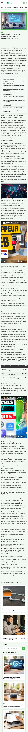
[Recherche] (21, 3)
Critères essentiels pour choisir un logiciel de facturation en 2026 (13, 93)
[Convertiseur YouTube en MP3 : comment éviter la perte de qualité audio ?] (14, 625)
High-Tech (4, 608)
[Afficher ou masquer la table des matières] (19, 79)
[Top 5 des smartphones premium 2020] (14, 596)
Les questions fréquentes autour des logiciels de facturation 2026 (14, 101)
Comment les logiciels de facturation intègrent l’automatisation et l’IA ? (13, 86)
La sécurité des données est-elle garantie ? (12, 107)
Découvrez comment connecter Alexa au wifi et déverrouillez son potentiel (13, 705)
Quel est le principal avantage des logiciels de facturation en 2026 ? (13, 104)
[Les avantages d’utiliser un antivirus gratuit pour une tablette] (14, 665)
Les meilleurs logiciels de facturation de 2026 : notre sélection (13, 90)
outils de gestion (16, 63)
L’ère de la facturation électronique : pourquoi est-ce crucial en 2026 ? (13, 82)
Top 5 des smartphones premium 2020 (11, 610)
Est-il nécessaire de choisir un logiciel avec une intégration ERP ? (13, 110)
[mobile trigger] (2, 3)
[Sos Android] (9, 3)
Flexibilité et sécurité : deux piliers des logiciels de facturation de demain (13, 97)
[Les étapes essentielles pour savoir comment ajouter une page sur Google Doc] (14, 720)
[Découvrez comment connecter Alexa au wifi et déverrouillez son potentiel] (14, 692)
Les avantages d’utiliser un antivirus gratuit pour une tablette (12, 678)
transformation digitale (7, 47)
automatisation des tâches (6, 70)
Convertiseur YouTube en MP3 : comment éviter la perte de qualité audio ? (13, 639)
